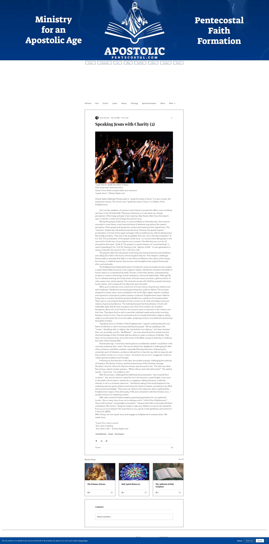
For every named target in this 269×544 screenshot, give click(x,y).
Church (105, 103)
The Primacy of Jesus (96, 484)
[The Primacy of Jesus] (100, 471)
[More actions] (171, 118)
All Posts (88, 103)
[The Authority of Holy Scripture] (168, 471)
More (171, 103)
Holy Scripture (119, 434)
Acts (97, 103)
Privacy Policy (83, 541)
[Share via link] (106, 441)
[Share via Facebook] (96, 441)
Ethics (163, 103)
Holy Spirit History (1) (130, 484)
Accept (260, 541)
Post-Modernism (101, 434)
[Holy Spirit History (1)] (134, 471)
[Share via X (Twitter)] (101, 441)
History (124, 103)
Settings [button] (239, 541)
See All (181, 459)
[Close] (266, 540)
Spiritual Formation (149, 103)
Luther (114, 103)
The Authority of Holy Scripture (165, 485)
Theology (134, 103)
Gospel (110, 434)
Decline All (249, 541)
